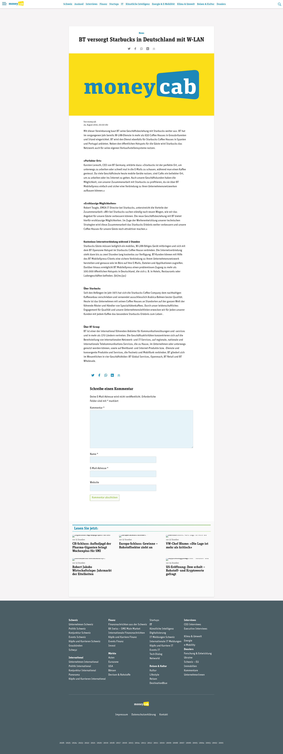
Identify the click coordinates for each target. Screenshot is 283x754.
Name (94, 454)
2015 (131, 743)
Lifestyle (154, 675)
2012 (149, 743)
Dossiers (221, 4)
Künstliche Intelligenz (138, 4)
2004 (201, 743)
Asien (111, 658)
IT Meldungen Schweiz (162, 637)
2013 (143, 743)
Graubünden (75, 646)
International (76, 658)
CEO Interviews (192, 624)
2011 (156, 743)
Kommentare (191, 670)
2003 (208, 743)
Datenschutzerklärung (143, 714)
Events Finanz (116, 641)
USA (110, 666)
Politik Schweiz (77, 629)
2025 (68, 743)
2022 (87, 743)
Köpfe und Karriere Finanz (122, 637)
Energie (188, 641)
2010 (162, 743)
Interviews (91, 4)
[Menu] (4, 4)
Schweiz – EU (191, 662)
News (141, 33)
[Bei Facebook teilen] (135, 48)
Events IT (155, 650)
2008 (175, 743)
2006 (188, 743)
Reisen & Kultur (205, 4)
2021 (93, 743)
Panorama (74, 675)
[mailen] (154, 48)
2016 (124, 743)
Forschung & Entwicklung (198, 653)
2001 (221, 743)
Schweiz (67, 4)
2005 (195, 743)
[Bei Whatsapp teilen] (141, 48)
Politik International (80, 666)
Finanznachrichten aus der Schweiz (127, 624)
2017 (118, 743)
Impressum (121, 714)
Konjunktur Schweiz (80, 633)
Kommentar (97, 408)
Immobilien (190, 666)
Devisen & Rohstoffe (119, 675)
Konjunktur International (82, 670)
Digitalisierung (158, 633)
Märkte (112, 653)
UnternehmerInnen (194, 675)
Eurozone (113, 662)
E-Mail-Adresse (99, 468)
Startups (114, 4)
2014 (137, 743)
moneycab (91, 122)
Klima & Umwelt (186, 4)
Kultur (153, 670)
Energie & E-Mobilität (163, 4)
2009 (168, 743)
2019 (105, 743)
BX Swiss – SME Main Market (124, 629)
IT (122, 4)
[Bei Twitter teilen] (129, 48)
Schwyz (73, 650)
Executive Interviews (195, 629)
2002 (214, 743)
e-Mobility (189, 645)
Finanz (103, 4)
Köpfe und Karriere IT (161, 646)
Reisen (153, 679)
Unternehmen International (83, 662)
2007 (182, 743)
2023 (80, 743)
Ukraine (188, 658)
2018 (112, 743)
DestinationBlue (158, 683)
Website (94, 482)
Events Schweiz (77, 637)
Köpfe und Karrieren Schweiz (84, 641)
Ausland (78, 4)
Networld (155, 658)
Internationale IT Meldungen (165, 641)
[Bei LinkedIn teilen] (147, 48)
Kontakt (163, 714)
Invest (111, 646)
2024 (74, 743)
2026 (62, 743)
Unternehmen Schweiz (81, 624)
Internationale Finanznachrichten (126, 633)
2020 (99, 743)
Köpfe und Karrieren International (87, 679)
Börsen (112, 670)
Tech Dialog (156, 654)
